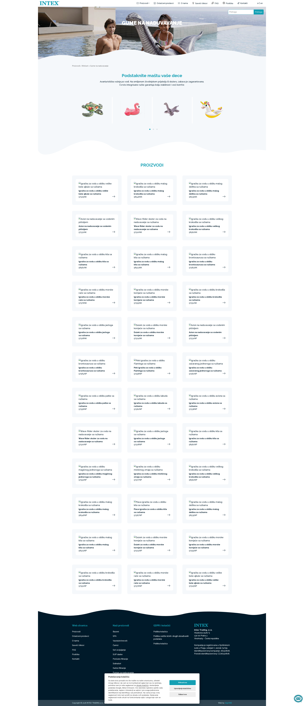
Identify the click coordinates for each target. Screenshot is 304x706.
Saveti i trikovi (201, 3)
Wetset (85, 66)
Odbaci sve (182, 694)
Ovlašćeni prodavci (165, 3)
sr (258, 3)
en (261, 3)
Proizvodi (143, 3)
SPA (114, 636)
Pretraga (258, 12)
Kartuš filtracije (119, 668)
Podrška (229, 3)
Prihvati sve (182, 682)
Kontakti (243, 3)
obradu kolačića (142, 685)
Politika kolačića (160, 631)
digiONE (228, 703)
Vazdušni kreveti (120, 641)
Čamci (115, 645)
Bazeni (116, 631)
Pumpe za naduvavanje (123, 672)
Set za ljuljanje (119, 650)
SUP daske (118, 654)
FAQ (216, 3)
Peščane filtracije (120, 659)
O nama (184, 3)
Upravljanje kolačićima (182, 688)
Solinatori (117, 663)
